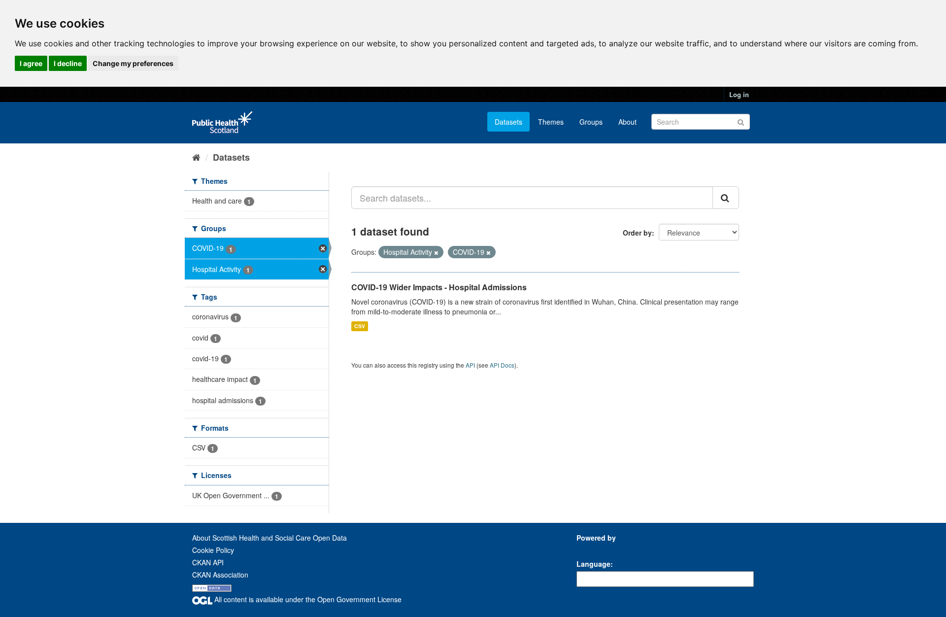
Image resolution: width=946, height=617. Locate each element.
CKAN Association (220, 575)
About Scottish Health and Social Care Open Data (269, 538)
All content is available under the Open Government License (307, 599)
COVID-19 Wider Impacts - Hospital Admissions (439, 287)
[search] (725, 197)
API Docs (502, 365)
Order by (637, 233)
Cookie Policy (213, 550)
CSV (359, 326)
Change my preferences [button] (133, 63)
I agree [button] (31, 63)
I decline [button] (68, 63)
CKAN (593, 549)
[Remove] (436, 252)
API (470, 365)
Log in (739, 94)
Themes (551, 122)
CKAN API (208, 562)
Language (593, 564)
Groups (591, 122)
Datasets (508, 122)
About (627, 122)
